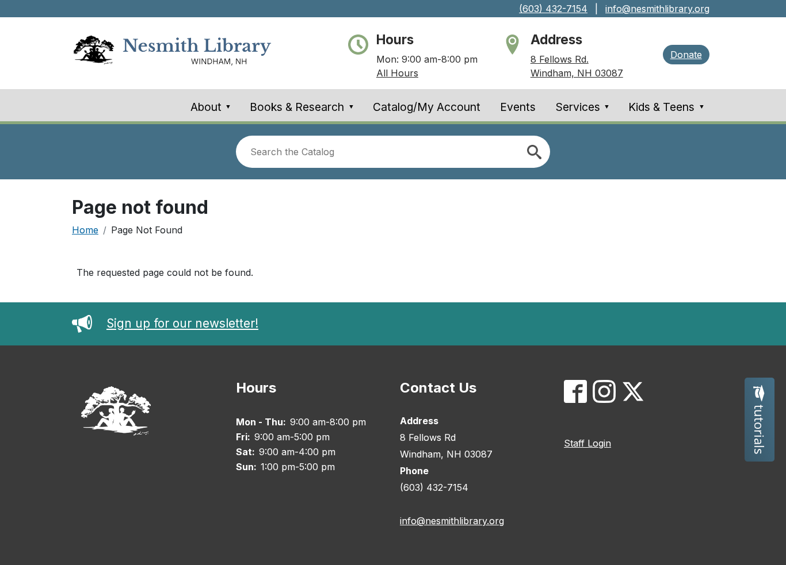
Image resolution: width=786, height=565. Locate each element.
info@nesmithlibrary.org (657, 8)
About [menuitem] (211, 107)
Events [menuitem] (518, 107)
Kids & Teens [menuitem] (666, 107)
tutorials (759, 427)
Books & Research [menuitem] (302, 107)
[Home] (172, 53)
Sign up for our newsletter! (182, 323)
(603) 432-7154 (553, 8)
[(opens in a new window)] (578, 393)
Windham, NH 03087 (577, 73)
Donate (686, 54)
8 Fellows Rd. (560, 59)
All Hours (397, 73)
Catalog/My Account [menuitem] (426, 107)
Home (85, 230)
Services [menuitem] (583, 107)
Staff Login (587, 443)
